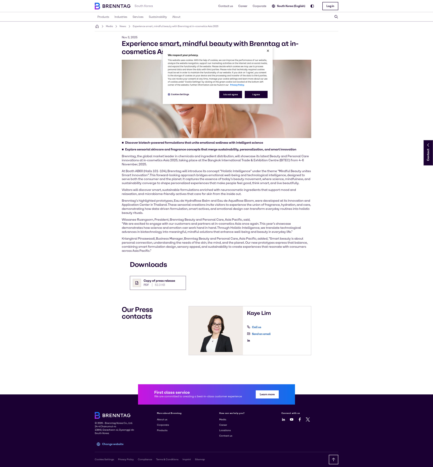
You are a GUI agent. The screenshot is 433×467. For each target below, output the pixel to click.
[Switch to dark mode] (312, 6)
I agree (256, 94)
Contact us (225, 6)
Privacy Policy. (237, 85)
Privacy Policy (126, 459)
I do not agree (230, 94)
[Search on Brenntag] (336, 16)
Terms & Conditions (167, 459)
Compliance (145, 459)
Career (242, 6)
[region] (218, 75)
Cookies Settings (180, 94)
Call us (256, 327)
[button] (330, 6)
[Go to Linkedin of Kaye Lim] (249, 340)
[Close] (268, 50)
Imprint (187, 459)
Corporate (259, 6)
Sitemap (200, 459)
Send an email (261, 334)
